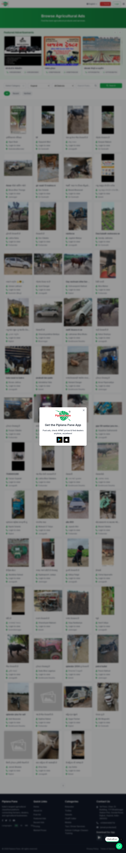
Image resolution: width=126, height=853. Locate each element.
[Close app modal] (83, 410)
